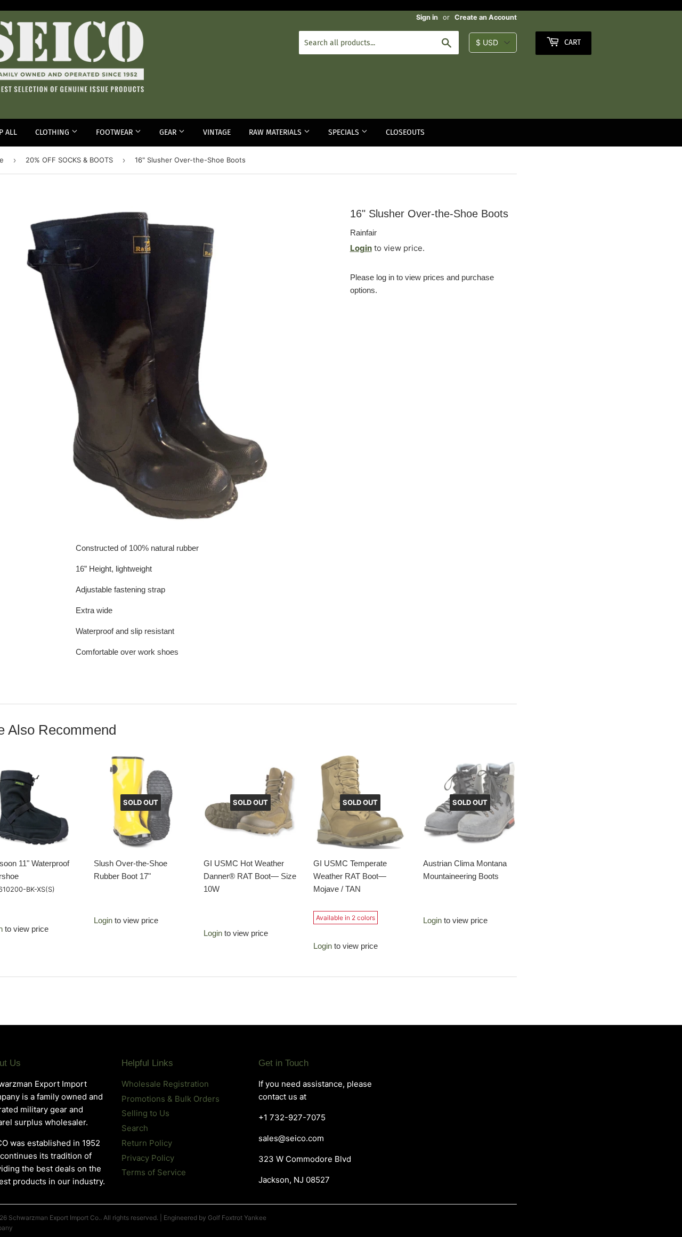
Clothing (53, 132)
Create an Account (485, 17)
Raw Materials (276, 132)
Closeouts (405, 132)
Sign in (427, 17)
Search (134, 1128)
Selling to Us (145, 1113)
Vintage (217, 132)
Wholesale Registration (165, 1084)
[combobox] (379, 42)
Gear (168, 132)
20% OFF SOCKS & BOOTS (69, 160)
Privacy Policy (147, 1158)
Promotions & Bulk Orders (170, 1099)
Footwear (115, 132)
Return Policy (146, 1143)
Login (361, 248)
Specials (344, 132)
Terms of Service (153, 1172)
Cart (571, 42)
